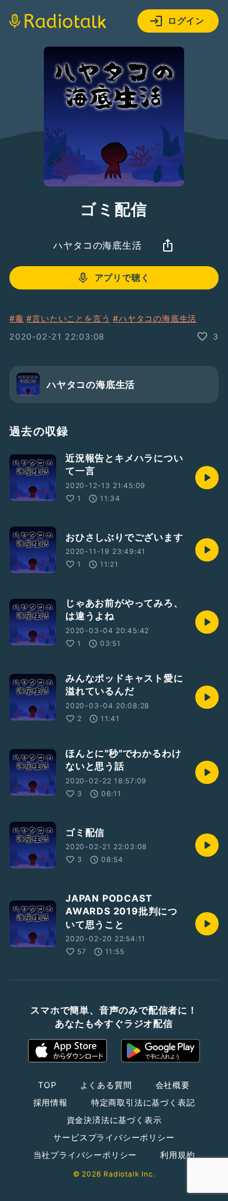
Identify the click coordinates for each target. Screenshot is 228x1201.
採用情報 (50, 1102)
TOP (47, 1085)
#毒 (16, 318)
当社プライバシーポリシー (85, 1155)
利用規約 (177, 1155)
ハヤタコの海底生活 (97, 245)
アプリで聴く (122, 277)
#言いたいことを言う (68, 318)
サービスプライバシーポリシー (113, 1137)
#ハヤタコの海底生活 (154, 318)
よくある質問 (106, 1085)
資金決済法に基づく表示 (114, 1120)
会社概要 (173, 1085)
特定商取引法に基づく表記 (143, 1102)
